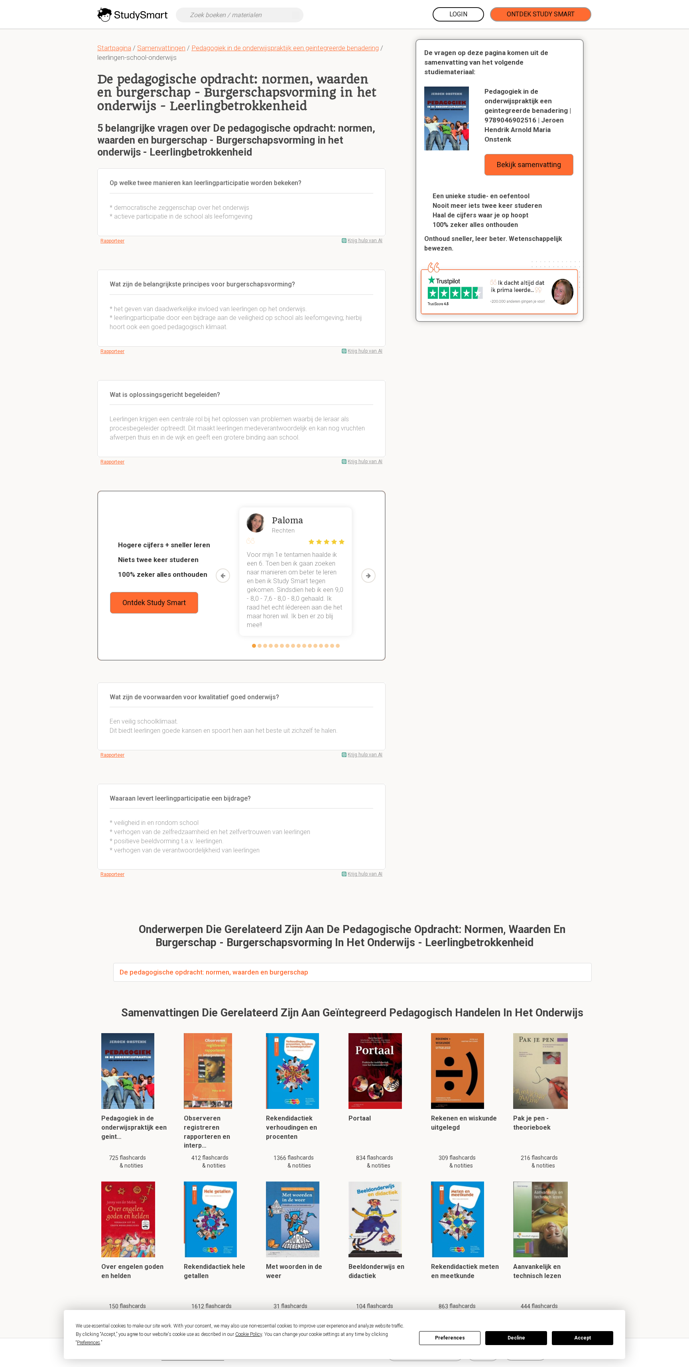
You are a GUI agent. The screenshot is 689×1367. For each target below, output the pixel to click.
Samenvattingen (161, 48)
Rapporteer (112, 241)
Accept (582, 1338)
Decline (516, 1338)
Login (458, 14)
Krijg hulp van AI (365, 240)
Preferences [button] (88, 1342)
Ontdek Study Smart (541, 14)
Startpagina (114, 48)
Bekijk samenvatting (529, 164)
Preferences (450, 1338)
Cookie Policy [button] (248, 1334)
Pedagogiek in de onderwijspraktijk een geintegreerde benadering (285, 48)
